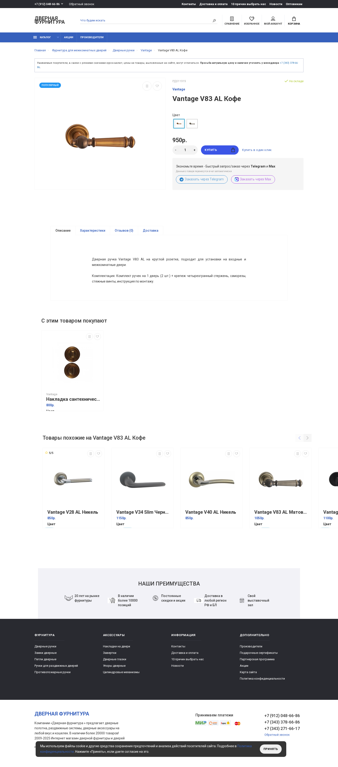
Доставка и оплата (213, 4)
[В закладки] (157, 86)
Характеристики (92, 230)
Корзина (294, 23)
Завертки (109, 653)
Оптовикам (294, 4)
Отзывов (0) (124, 230)
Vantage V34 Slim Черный (143, 512)
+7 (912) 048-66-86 (47, 4)
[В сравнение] (147, 86)
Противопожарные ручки (52, 672)
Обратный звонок (81, 4)
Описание (63, 230)
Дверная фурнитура (49, 20)
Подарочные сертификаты (259, 653)
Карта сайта (248, 672)
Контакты (189, 4)
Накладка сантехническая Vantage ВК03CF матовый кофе (73, 399)
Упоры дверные (114, 665)
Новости (275, 4)
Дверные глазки (114, 659)
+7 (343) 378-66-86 (282, 722)
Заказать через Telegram (204, 179)
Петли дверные (45, 659)
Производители (91, 37)
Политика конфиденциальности (262, 678)
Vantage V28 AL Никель (72, 512)
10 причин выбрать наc (248, 4)
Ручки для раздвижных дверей (56, 665)
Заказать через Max (255, 179)
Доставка (150, 230)
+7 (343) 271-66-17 (282, 728)
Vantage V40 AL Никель (210, 512)
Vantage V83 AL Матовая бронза (281, 512)
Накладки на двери (116, 646)
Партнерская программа (257, 659)
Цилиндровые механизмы (121, 672)
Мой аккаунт (273, 23)
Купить (211, 150)
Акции (68, 37)
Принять (271, 749)
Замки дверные (45, 653)
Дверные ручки (45, 646)
